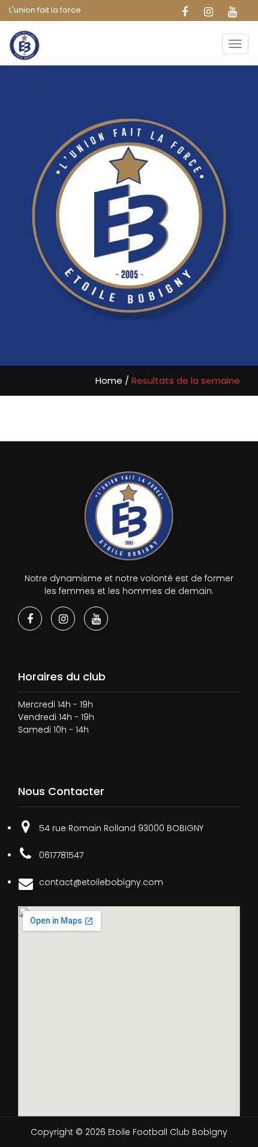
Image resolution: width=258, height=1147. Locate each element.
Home (108, 380)
